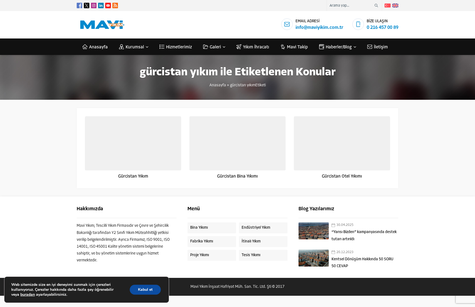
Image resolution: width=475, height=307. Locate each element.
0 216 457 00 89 (382, 27)
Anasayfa (217, 85)
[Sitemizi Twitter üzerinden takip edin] (86, 5)
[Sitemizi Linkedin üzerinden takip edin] (101, 5)
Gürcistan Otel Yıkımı (342, 176)
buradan (27, 294)
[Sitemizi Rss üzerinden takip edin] (115, 5)
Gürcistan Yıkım (133, 176)
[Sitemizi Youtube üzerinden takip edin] (108, 5)
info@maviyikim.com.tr (319, 27)
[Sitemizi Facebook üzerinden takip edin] (79, 5)
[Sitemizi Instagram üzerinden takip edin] (93, 5)
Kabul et (145, 289)
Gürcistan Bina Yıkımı (237, 176)
